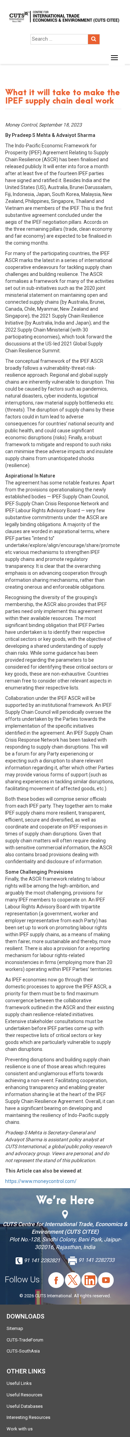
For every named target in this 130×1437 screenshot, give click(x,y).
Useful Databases (25, 1406)
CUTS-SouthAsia (23, 1351)
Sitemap (15, 1328)
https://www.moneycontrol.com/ (41, 1181)
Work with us (20, 1428)
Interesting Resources (28, 1417)
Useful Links (19, 1383)
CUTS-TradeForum (25, 1339)
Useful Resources (24, 1394)
